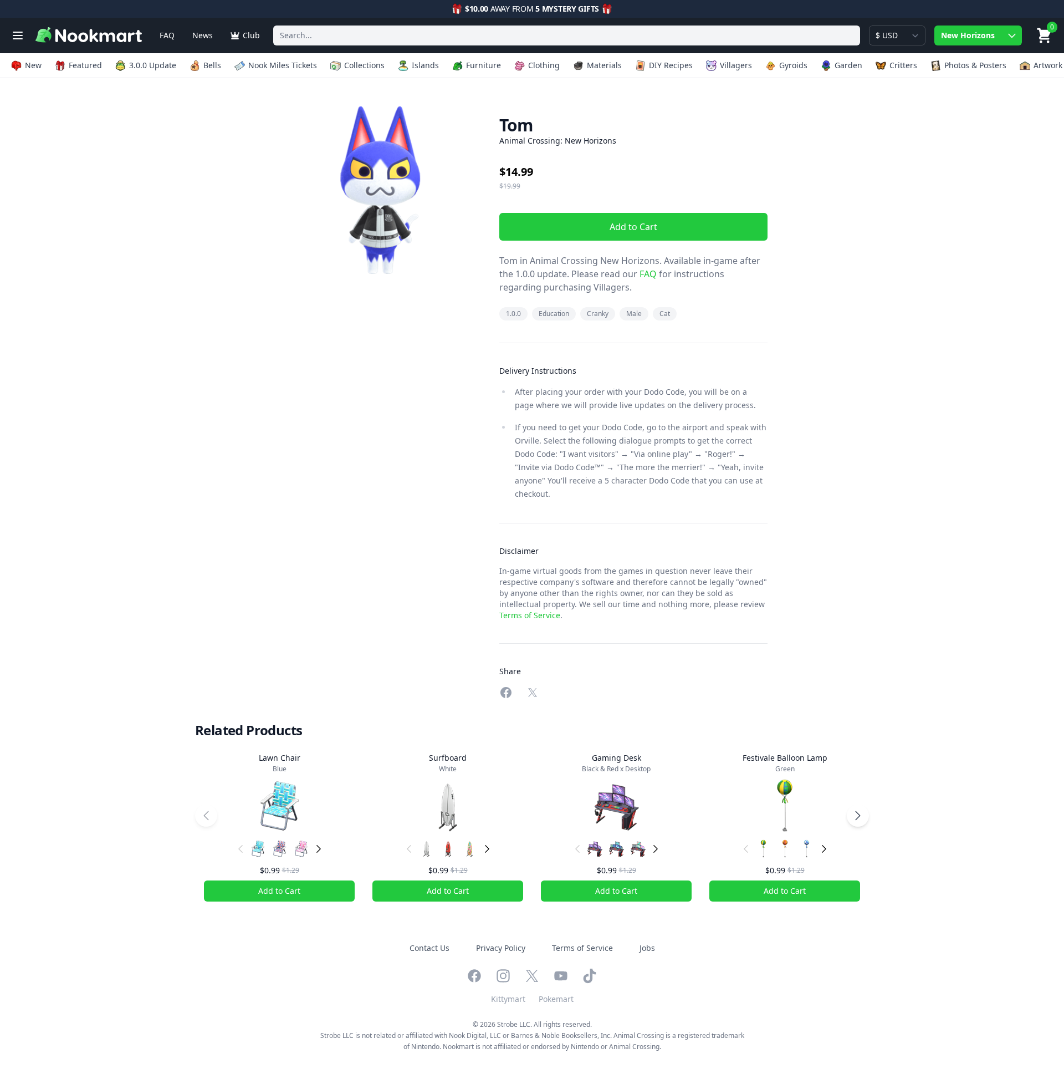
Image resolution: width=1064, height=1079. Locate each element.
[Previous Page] (206, 816)
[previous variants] (240, 848)
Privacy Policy (500, 948)
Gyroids (793, 65)
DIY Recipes (671, 65)
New (33, 65)
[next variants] (318, 848)
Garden (848, 65)
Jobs (647, 948)
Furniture (483, 65)
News (202, 35)
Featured (85, 65)
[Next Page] (858, 816)
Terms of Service (529, 615)
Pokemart (556, 999)
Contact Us (429, 948)
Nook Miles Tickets (282, 65)
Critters (903, 65)
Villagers (736, 65)
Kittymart (508, 999)
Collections (364, 65)
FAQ (167, 35)
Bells (212, 65)
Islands (425, 65)
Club (251, 35)
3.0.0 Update (152, 65)
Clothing (544, 65)
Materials (604, 65)
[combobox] (566, 35)
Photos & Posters (975, 65)
